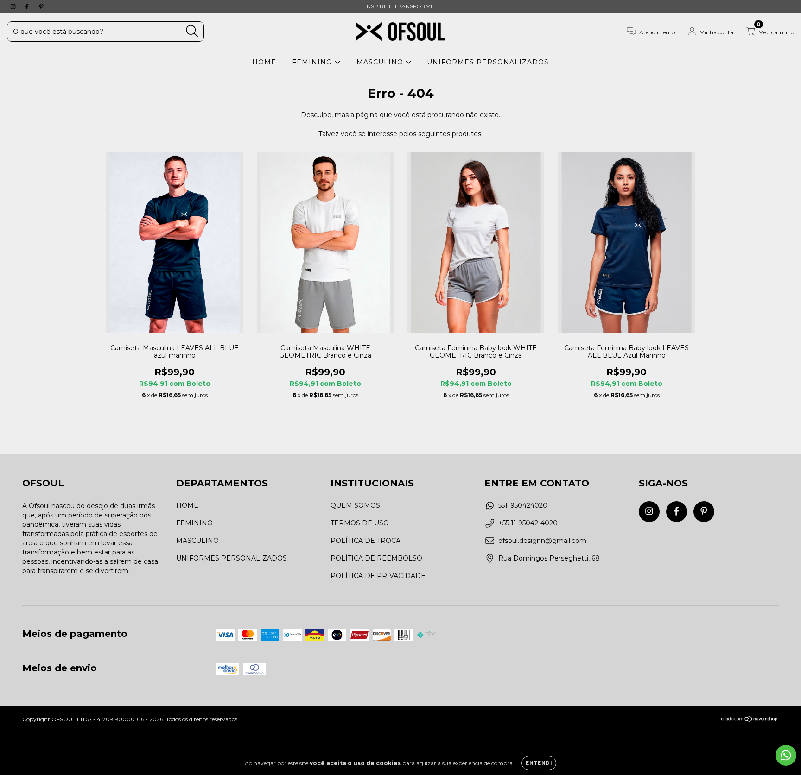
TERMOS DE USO (360, 523)
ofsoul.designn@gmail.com (542, 540)
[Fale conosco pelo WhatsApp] (786, 755)
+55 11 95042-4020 (528, 523)
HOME (264, 62)
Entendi (539, 763)
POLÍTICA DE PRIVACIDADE (378, 576)
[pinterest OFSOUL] (41, 6)
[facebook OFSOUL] (28, 6)
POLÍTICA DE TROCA (365, 540)
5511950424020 (522, 505)
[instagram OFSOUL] (14, 6)
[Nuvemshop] (750, 720)
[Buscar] (192, 31)
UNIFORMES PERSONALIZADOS (488, 62)
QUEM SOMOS (355, 505)
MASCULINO (381, 62)
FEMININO (313, 62)
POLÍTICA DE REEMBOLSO (376, 558)
